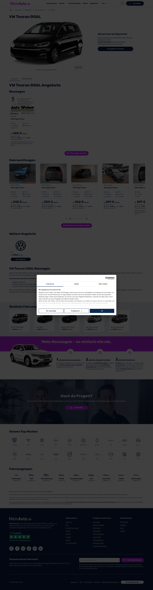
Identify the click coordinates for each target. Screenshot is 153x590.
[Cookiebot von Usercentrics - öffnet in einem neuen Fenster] (106, 278)
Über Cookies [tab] (103, 284)
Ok (102, 311)
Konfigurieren (75, 311)
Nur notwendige (51, 311)
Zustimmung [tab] (50, 284)
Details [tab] (76, 284)
